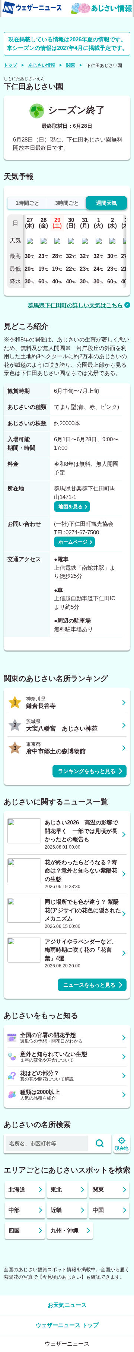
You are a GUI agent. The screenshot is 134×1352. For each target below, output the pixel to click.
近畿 (56, 1210)
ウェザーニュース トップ (67, 1325)
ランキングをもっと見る (86, 771)
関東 (70, 65)
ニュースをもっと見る (89, 985)
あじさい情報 (41, 65)
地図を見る (70, 506)
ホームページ (72, 542)
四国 (14, 1230)
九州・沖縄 (65, 1230)
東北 (56, 1189)
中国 (98, 1210)
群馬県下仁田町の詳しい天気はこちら (75, 305)
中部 (14, 1210)
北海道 (17, 1189)
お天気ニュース (67, 1305)
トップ (10, 65)
